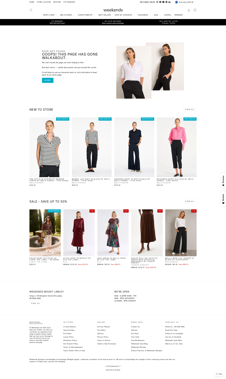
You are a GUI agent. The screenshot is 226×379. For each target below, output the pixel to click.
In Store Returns (69, 327)
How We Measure (138, 340)
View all (190, 109)
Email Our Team (171, 330)
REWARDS (179, 15)
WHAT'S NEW (49, 15)
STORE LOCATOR (44, 2)
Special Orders (69, 330)
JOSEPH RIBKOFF (85, 15)
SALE (156, 15)
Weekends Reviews (138, 347)
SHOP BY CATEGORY (124, 15)
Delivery (100, 333)
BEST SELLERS (105, 15)
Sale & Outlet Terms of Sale (74, 350)
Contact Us (135, 327)
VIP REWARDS (69, 2)
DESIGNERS (143, 15)
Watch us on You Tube (174, 344)
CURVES (167, 15)
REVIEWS (57, 2)
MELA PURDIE (66, 15)
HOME (31, 2)
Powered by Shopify (113, 370)
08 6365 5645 (147, 2)
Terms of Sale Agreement (73, 347)
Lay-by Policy (68, 337)
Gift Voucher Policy (70, 344)
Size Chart (135, 337)
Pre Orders (67, 333)
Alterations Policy (70, 340)
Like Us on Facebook (173, 337)
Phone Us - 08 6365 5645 (175, 327)
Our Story (135, 333)
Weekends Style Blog (139, 344)
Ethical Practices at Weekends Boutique (146, 350)
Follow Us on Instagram (174, 333)
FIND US (35, 303)
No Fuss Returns (103, 327)
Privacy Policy (103, 337)
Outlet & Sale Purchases (106, 344)
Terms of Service (103, 340)
